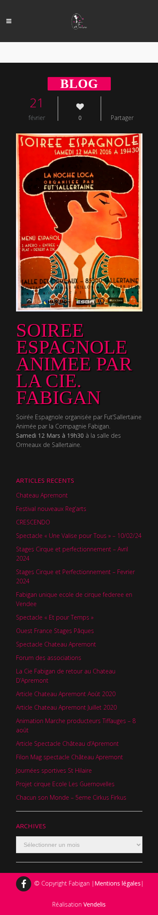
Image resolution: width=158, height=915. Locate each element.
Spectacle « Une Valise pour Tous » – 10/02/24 (79, 536)
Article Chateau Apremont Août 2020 (65, 694)
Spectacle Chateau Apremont (56, 644)
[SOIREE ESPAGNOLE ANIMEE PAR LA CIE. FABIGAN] (79, 222)
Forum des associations (48, 658)
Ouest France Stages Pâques (55, 631)
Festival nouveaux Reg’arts (51, 509)
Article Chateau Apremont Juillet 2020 (66, 707)
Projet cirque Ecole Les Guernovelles (65, 784)
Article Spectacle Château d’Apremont (67, 743)
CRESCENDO (33, 522)
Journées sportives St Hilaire (54, 770)
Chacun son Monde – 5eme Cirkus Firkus (71, 797)
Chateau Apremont (42, 495)
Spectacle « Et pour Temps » (55, 617)
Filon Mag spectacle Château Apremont (69, 757)
